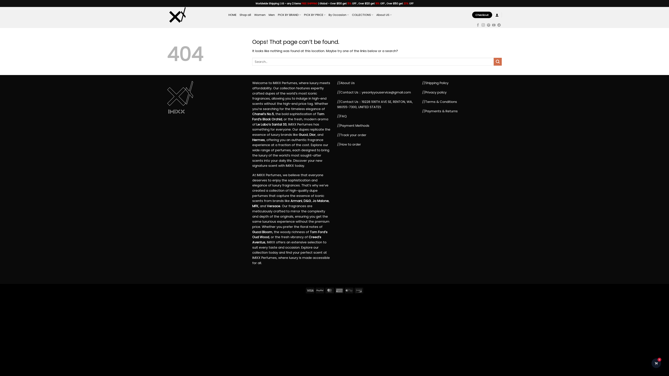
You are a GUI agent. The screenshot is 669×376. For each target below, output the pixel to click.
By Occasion (337, 15)
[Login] (497, 15)
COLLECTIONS (361, 15)
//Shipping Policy (435, 83)
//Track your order (351, 135)
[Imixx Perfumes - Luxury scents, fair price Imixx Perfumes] (195, 15)
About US (382, 15)
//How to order (349, 144)
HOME (232, 15)
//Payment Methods (353, 125)
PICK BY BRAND (288, 15)
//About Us (346, 83)
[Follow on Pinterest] (488, 25)
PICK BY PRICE (313, 15)
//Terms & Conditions (439, 102)
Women (260, 15)
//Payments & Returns (440, 111)
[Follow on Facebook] (478, 25)
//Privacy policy (434, 92)
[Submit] (498, 62)
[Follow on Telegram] (499, 25)
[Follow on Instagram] (483, 25)
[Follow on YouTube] (493, 25)
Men (272, 15)
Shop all (245, 15)
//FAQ (342, 116)
